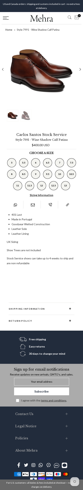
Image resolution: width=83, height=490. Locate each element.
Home (8, 29)
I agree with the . (44, 400)
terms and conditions (53, 400)
